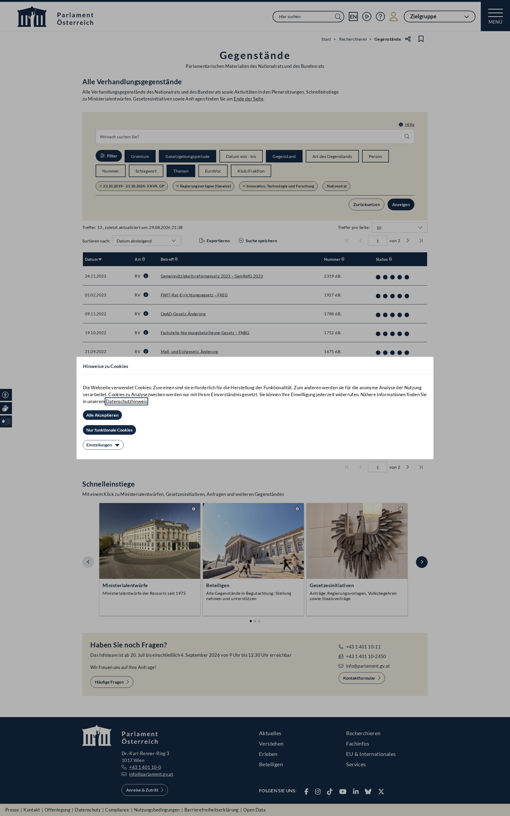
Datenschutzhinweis (126, 401)
